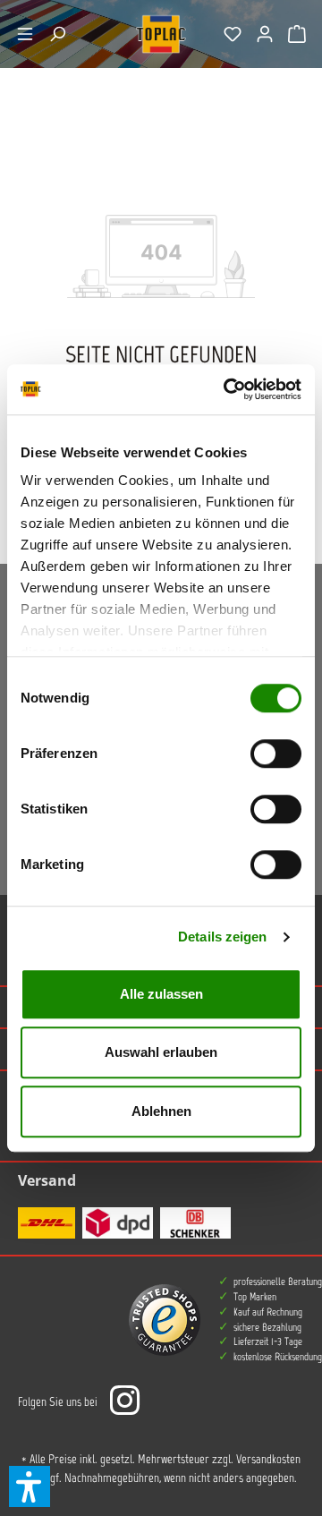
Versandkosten (268, 1459)
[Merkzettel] (232, 34)
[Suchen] (57, 34)
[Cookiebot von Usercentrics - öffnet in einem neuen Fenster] (227, 389)
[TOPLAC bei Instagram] (124, 1402)
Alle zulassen (161, 993)
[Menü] (25, 34)
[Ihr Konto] (265, 34)
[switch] (275, 753)
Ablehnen (161, 1111)
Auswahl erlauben (161, 1052)
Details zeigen (222, 936)
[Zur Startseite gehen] (161, 34)
